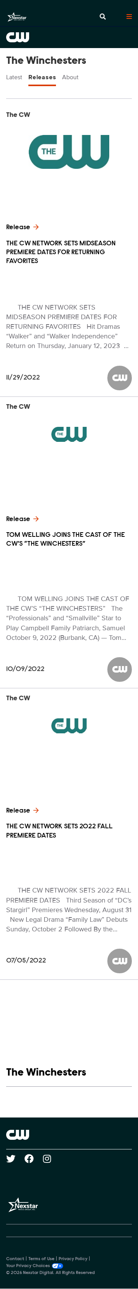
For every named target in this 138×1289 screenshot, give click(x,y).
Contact (15, 1259)
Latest (14, 77)
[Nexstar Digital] (17, 17)
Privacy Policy (73, 1259)
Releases (42, 77)
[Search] (103, 17)
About (70, 77)
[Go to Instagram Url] (51, 1158)
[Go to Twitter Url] (15, 1158)
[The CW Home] (69, 37)
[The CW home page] (69, 1135)
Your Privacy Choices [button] (28, 1266)
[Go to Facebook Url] (34, 1158)
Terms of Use (41, 1259)
